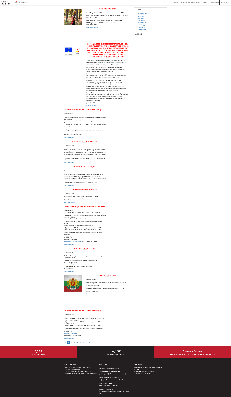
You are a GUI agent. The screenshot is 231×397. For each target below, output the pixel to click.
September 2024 (142, 13)
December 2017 (142, 29)
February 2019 (142, 20)
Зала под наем (214, 2)
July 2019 (141, 18)
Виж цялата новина (92, 27)
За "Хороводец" (185, 2)
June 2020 (141, 15)
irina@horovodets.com (70, 333)
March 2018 (141, 26)
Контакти (224, 2)
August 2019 (141, 17)
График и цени (195, 2)
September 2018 (142, 22)
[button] (21, 2)
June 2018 (141, 24)
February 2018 (142, 27)
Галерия (205, 2)
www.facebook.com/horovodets (73, 241)
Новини (176, 2)
